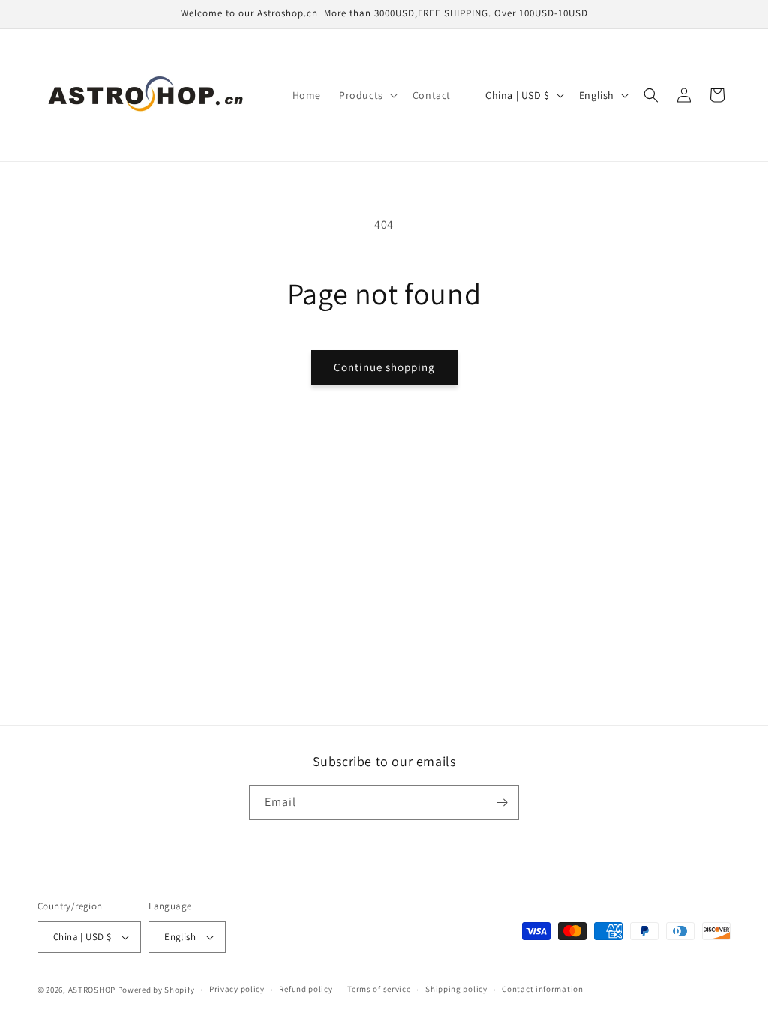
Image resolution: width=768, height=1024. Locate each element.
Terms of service (378, 989)
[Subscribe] (501, 802)
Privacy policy (237, 989)
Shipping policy (456, 989)
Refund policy (305, 989)
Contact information (542, 989)
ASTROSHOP (92, 989)
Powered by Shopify (156, 989)
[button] (367, 95)
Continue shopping (384, 367)
